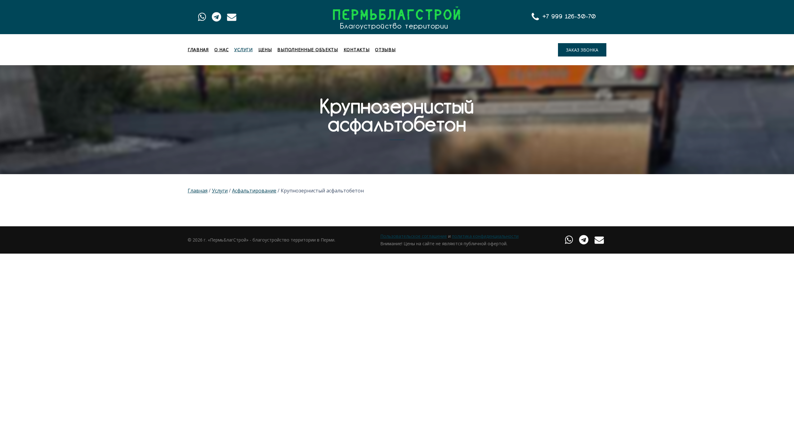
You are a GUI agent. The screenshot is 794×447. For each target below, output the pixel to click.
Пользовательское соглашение (413, 236)
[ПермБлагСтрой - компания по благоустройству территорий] (396, 18)
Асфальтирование (254, 190)
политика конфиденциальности (485, 236)
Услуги (243, 49)
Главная (198, 49)
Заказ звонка (582, 50)
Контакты (357, 49)
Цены (265, 49)
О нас (221, 49)
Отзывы (385, 49)
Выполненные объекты (307, 49)
